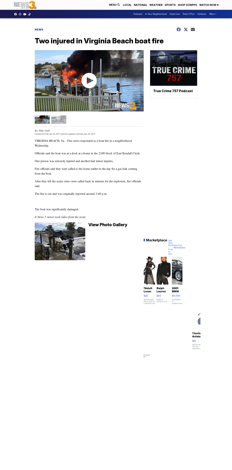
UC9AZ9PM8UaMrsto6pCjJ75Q (25, 14)
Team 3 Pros (189, 14)
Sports (170, 4)
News (39, 29)
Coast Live (175, 14)
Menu (113, 4)
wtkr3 (21, 14)
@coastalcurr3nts (30, 14)
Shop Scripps (187, 4)
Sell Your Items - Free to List (171, 247)
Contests (201, 14)
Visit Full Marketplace (179, 246)
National (140, 4)
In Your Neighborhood (156, 14)
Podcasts (138, 14)
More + (213, 14)
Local (127, 4)
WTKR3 (16, 14)
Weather (156, 4)
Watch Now (208, 4)
